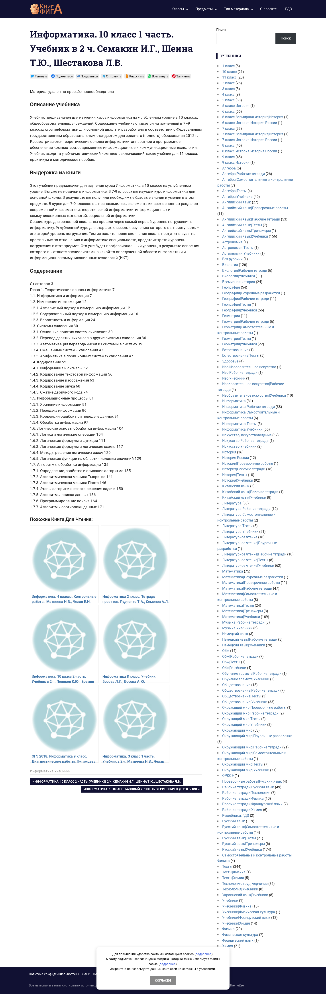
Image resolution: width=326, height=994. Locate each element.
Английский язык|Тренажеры (246, 230)
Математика (232, 571)
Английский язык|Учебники (245, 236)
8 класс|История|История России (249, 151)
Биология (230, 265)
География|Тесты (236, 304)
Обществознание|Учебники (244, 702)
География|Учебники (239, 310)
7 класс (228, 128)
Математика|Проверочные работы (251, 583)
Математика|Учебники (241, 617)
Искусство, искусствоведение (246, 435)
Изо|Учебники (233, 378)
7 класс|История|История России (249, 140)
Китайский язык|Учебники (244, 497)
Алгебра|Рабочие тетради (243, 174)
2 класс (228, 83)
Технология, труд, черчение (244, 884)
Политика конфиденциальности (52, 974)
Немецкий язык (235, 634)
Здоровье (230, 361)
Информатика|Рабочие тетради (248, 407)
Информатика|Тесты (239, 424)
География (231, 287)
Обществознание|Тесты (241, 696)
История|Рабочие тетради (243, 469)
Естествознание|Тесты (240, 355)
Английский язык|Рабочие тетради (251, 219)
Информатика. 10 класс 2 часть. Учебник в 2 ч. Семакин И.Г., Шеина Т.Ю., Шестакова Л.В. (107, 782)
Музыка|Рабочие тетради (243, 622)
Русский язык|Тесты (239, 838)
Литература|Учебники (240, 531)
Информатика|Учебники (50, 771)
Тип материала (236, 9)
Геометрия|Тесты (236, 339)
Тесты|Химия (233, 878)
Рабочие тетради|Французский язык (252, 804)
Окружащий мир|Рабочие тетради (250, 713)
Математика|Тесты (238, 605)
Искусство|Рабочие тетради (245, 441)
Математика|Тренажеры (242, 611)
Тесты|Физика (233, 872)
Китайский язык (235, 486)
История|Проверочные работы (247, 463)
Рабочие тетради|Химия (242, 810)
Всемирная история (238, 282)
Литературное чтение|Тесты (245, 560)
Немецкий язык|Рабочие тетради (249, 639)
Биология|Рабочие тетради (244, 270)
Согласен (163, 980)
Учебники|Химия (236, 923)
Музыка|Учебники (237, 628)
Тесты (227, 866)
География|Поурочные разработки (251, 293)
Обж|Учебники (234, 668)
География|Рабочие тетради (245, 299)
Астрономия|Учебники (240, 253)
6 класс (228, 111)
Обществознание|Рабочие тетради (250, 690)
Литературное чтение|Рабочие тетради (254, 554)
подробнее (204, 954)
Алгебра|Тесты (234, 191)
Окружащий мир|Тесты (241, 719)
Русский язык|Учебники (242, 849)
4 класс (228, 94)
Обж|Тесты (231, 662)
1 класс (228, 66)
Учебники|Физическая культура (248, 912)
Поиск (221, 30)
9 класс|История (235, 162)
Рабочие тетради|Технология (246, 793)
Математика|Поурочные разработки (252, 577)
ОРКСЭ (228, 776)
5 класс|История (235, 106)
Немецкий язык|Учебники (243, 645)
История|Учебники (237, 480)
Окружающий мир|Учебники (245, 770)
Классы (177, 9)
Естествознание (235, 350)
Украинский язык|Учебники (245, 895)
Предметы (204, 9)
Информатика (234, 401)
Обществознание (236, 685)
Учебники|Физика (236, 906)
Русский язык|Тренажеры (243, 844)
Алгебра (229, 168)
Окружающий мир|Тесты (242, 764)
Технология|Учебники (240, 889)
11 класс (229, 77)
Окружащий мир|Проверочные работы (254, 707)
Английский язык (236, 202)
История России (235, 458)
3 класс (228, 89)
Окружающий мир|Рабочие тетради (251, 747)
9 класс (228, 157)
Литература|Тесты (237, 526)
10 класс (229, 72)
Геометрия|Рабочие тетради (245, 321)
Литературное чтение (239, 537)
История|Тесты (234, 475)
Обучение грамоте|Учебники (245, 679)
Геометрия (231, 316)
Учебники (230, 900)
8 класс (228, 145)
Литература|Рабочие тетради (246, 509)
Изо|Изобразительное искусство (249, 367)
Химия (227, 946)
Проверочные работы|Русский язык (252, 781)
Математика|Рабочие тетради (247, 588)
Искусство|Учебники (239, 446)
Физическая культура (240, 935)
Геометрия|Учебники (239, 344)
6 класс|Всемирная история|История (252, 117)
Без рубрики (232, 259)
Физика (228, 929)
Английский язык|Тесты (242, 225)
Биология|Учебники (238, 276)
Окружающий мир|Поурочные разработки (257, 736)
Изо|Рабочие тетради (239, 372)
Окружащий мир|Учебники (244, 724)
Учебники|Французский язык (246, 917)
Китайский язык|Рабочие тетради (250, 492)
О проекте (268, 9)
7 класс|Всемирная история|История (252, 134)
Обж (225, 651)
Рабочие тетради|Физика (243, 798)
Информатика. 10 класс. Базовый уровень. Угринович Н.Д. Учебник (140, 790)
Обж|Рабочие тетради (240, 656)
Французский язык (237, 940)
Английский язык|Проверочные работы (255, 208)
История (229, 452)
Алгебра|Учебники (237, 197)
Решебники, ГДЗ (235, 815)
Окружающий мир (237, 730)
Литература (232, 503)
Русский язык (233, 821)
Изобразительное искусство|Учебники (254, 395)
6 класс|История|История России (249, 123)
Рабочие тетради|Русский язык (248, 787)
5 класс (228, 100)
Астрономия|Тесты (237, 248)
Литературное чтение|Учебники (248, 565)
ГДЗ (288, 9)
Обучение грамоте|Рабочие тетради (251, 673)
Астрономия (232, 242)
